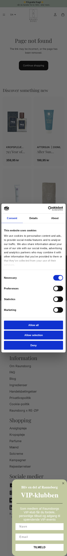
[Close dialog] (63, 483)
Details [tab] (33, 217)
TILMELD (40, 547)
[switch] (58, 288)
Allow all (33, 324)
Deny (33, 345)
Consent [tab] (12, 217)
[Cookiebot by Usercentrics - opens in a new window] (48, 208)
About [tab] (55, 217)
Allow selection (33, 335)
